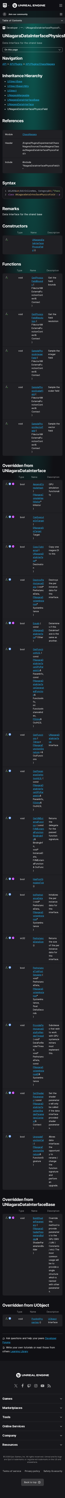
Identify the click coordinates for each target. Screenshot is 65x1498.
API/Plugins (16, 64)
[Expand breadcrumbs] (22, 28)
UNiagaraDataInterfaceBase (23, 99)
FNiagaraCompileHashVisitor (38, 498)
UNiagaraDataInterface (20, 104)
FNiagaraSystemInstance (38, 600)
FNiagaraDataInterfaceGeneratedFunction (38, 687)
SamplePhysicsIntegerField (37, 354)
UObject (12, 90)
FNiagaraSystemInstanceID (38, 1070)
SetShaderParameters (38, 1096)
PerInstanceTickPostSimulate (38, 971)
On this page (11, 49)
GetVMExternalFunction (38, 822)
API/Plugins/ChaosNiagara (40, 64)
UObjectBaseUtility (18, 86)
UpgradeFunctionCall (38, 1140)
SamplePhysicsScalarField (37, 390)
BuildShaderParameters (38, 1221)
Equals (36, 623)
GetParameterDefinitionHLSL (38, 774)
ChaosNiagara (30, 134)
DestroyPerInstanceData (38, 583)
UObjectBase (14, 81)
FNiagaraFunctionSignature (38, 748)
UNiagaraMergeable (18, 95)
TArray (36, 741)
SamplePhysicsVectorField (37, 427)
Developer (12, 27)
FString (36, 719)
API (4, 64)
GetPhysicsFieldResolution (37, 317)
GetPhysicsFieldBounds (37, 281)
